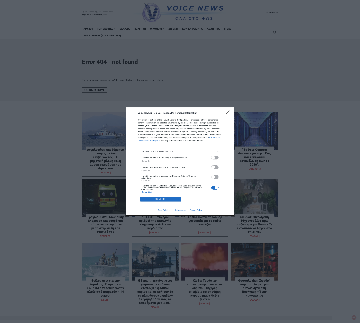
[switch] (215, 157)
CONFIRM (160, 199)
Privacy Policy (196, 210)
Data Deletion (164, 210)
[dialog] (180, 161)
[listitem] (180, 151)
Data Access (180, 210)
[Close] (228, 113)
